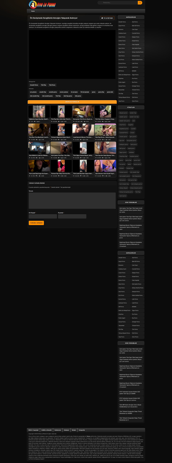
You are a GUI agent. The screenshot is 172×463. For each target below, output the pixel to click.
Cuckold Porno (136, 33)
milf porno (122, 148)
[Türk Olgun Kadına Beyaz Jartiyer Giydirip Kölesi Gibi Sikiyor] (83, 148)
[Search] (140, 2)
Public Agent (122, 82)
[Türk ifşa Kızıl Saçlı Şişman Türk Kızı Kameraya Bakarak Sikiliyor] (105, 148)
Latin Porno (135, 63)
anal (133, 121)
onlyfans (131, 152)
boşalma (130, 124)
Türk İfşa (43, 85)
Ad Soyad (32, 212)
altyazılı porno (123, 113)
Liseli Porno (135, 67)
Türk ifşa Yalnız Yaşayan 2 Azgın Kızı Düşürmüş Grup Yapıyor (113, 119)
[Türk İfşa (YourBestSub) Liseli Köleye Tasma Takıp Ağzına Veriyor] (39, 130)
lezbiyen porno (124, 144)
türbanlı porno (123, 172)
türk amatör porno (47, 96)
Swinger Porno (136, 86)
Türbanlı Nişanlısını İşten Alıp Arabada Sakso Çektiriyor (67, 137)
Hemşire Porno (136, 55)
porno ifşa (101, 92)
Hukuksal (66, 430)
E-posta (60, 212)
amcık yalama (64, 92)
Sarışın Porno (122, 86)
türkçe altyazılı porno (136, 188)
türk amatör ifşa (34, 96)
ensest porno (123, 136)
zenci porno (123, 196)
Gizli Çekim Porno (136, 48)
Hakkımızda (58, 430)
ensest (132, 132)
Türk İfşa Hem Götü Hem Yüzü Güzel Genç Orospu (66, 119)
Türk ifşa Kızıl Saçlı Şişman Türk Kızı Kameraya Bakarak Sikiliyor (114, 155)
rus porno (122, 164)
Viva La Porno (42, 433)
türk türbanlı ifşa (124, 184)
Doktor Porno (122, 40)
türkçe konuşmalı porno (126, 192)
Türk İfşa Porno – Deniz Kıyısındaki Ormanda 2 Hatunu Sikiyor (113, 137)
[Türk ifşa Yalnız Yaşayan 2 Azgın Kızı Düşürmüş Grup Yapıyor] (105, 111)
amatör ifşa (43, 92)
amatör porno (53, 92)
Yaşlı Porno (121, 101)
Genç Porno (122, 48)
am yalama (33, 92)
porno (93, 92)
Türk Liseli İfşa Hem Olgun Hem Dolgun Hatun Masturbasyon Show (93, 173)
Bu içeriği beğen (108, 18)
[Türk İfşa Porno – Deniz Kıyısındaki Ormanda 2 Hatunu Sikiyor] (105, 130)
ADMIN (133, 393)
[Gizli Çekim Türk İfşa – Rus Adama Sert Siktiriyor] (61, 148)
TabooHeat (121, 89)
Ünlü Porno (135, 97)
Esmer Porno (122, 44)
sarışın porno (137, 164)
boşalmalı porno (124, 128)
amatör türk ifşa (134, 117)
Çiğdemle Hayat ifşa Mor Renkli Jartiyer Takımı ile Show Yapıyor (48, 119)
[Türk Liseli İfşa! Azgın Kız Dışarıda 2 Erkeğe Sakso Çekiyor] (39, 166)
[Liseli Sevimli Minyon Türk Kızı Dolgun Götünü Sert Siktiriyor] (83, 130)
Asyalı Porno (122, 25)
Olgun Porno (135, 74)
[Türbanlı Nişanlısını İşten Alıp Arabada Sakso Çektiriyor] (61, 130)
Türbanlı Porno (136, 89)
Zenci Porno (135, 101)
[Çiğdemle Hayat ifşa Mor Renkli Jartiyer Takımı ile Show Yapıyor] (39, 111)
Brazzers (121, 29)
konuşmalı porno (131, 140)
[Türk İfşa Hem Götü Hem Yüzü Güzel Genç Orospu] (61, 111)
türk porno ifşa (132, 180)
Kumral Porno (122, 63)
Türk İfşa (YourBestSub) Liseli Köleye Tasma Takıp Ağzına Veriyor (48, 137)
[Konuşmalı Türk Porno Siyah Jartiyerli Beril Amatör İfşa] (83, 111)
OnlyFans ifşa (123, 156)
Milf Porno (121, 71)
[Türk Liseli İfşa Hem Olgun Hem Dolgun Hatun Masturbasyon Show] (83, 166)
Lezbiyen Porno (123, 67)
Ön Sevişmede (85, 92)
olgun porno (123, 152)
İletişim (74, 430)
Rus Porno (134, 82)
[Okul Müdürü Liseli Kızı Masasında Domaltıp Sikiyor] (39, 148)
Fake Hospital (135, 44)
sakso (129, 164)
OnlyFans (121, 78)
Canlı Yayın (135, 29)
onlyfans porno (134, 156)
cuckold (133, 128)
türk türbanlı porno (136, 184)
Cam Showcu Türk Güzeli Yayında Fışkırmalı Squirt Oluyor (112, 173)
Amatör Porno (34, 85)
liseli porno (134, 144)
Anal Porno (135, 22)
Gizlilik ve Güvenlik (46, 430)
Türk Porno (52, 85)
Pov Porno (134, 78)
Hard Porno (122, 55)
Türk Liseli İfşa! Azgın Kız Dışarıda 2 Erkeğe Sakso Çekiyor (46, 173)
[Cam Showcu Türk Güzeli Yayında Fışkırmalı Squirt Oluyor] (105, 166)
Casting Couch (122, 33)
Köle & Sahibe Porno (137, 59)
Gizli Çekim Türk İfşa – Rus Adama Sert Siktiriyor (65, 155)
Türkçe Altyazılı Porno (124, 97)
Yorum (31, 191)
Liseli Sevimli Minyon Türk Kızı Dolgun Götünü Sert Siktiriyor (91, 137)
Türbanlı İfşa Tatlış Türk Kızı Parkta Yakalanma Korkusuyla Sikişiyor (71, 173)
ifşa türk (122, 140)
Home (33, 11)
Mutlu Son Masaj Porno (124, 74)
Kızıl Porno (121, 59)
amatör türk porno (125, 121)
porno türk (110, 92)
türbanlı (122, 168)
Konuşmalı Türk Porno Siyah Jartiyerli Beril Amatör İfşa (89, 119)
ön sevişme (74, 92)
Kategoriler (82, 430)
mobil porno (131, 148)
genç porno (133, 136)
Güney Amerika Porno (137, 52)
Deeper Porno (135, 37)
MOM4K (134, 71)
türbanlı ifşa (129, 168)
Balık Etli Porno (136, 25)
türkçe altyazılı (124, 188)
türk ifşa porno (68, 96)
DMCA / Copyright (33, 430)
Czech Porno (122, 37)
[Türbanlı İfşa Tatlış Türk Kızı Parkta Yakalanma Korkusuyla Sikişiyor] (61, 166)
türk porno (78, 96)
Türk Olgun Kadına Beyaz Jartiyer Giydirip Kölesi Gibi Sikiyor (91, 155)
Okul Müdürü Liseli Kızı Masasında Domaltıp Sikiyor (44, 155)
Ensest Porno (135, 40)
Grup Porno (122, 52)
